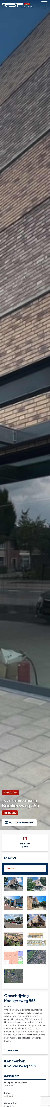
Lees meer (12, 1050)
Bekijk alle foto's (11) (21, 822)
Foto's (10, 868)
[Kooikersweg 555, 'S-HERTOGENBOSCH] (13, 884)
